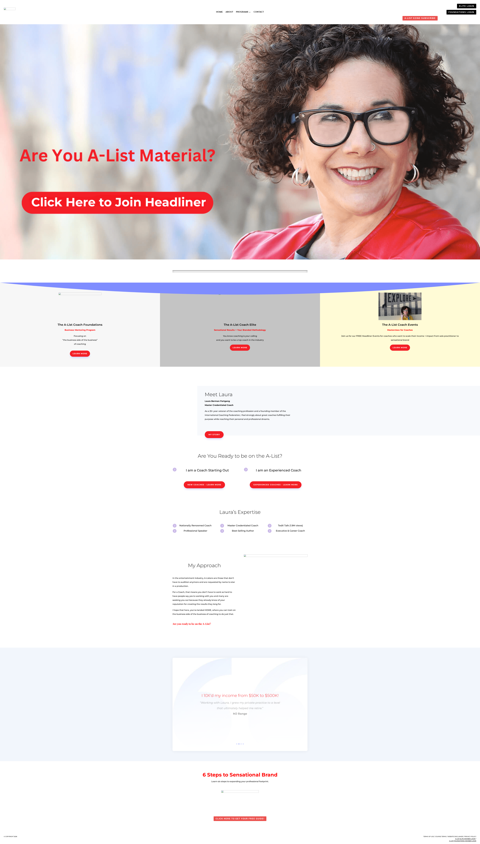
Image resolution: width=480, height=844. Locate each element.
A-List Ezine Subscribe (420, 18)
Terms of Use (428, 836)
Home (219, 12)
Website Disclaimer (455, 836)
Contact (259, 12)
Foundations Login (461, 12)
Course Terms (440, 836)
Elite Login (466, 6)
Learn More (80, 353)
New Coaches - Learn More (204, 485)
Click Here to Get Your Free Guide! (240, 819)
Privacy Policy (470, 836)
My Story (214, 434)
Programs (242, 12)
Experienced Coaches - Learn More (276, 485)
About (229, 12)
